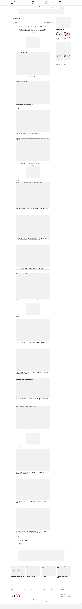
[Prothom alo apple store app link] (67, 596)
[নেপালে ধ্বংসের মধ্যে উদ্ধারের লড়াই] (33, 2)
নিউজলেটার (51, 599)
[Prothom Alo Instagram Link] (17, 596)
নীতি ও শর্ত (42, 599)
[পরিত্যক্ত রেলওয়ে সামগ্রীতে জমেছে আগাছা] (64, 571)
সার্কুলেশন (38, 599)
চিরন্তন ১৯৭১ (62, 589)
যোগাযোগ (47, 599)
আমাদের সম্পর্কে (30, 599)
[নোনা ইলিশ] (49, 571)
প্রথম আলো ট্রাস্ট (43, 589)
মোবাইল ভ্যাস (33, 591)
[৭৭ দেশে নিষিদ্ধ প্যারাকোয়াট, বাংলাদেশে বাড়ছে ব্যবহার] (46, 2)
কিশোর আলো (23, 589)
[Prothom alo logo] (16, 586)
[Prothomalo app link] (61, 596)
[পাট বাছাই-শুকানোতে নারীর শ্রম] (59, 34)
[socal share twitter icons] (44, 22)
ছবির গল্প (20, 543)
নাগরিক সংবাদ (13, 589)
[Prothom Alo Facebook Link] (12, 596)
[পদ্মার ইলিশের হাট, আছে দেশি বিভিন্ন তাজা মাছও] (59, 57)
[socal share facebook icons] (43, 22)
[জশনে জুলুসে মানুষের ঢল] (33, 571)
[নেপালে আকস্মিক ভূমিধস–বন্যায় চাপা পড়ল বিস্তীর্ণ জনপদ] (67, 57)
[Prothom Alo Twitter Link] (15, 596)
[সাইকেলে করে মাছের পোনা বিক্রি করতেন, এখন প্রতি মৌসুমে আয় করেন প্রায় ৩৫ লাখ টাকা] (60, 2)
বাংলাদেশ (13, 16)
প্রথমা (22, 591)
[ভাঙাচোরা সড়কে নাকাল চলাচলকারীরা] (18, 571)
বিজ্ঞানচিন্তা (32, 589)
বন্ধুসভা (52, 589)
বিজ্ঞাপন (34, 599)
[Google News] (22, 596)
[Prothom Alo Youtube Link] (20, 596)
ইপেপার (12, 591)
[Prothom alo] (17, 2)
